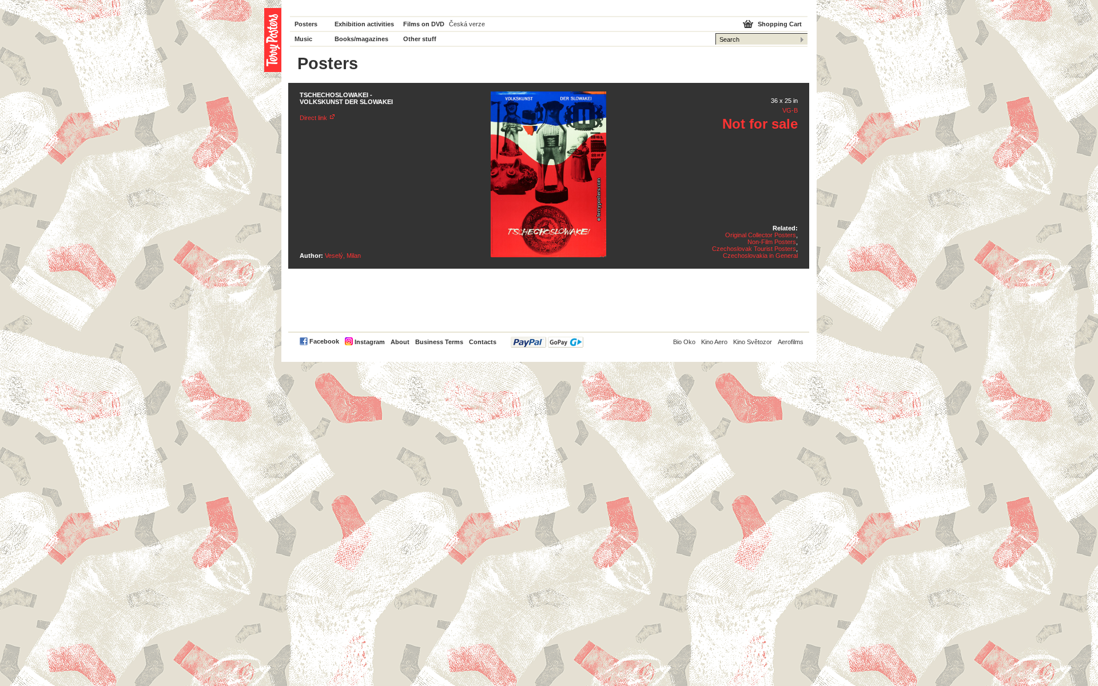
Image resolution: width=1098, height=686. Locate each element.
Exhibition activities (364, 24)
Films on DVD (423, 24)
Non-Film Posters (771, 241)
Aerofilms (790, 341)
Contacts (482, 341)
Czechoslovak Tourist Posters (754, 248)
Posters (306, 24)
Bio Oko (684, 341)
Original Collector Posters (760, 235)
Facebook (324, 341)
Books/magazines (361, 38)
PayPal (547, 342)
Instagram (370, 341)
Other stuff (419, 38)
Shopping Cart (780, 24)
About (400, 341)
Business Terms (439, 341)
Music (303, 38)
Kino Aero (714, 341)
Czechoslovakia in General (760, 255)
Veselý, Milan (343, 255)
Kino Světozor (752, 341)
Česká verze (467, 24)
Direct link (313, 117)
